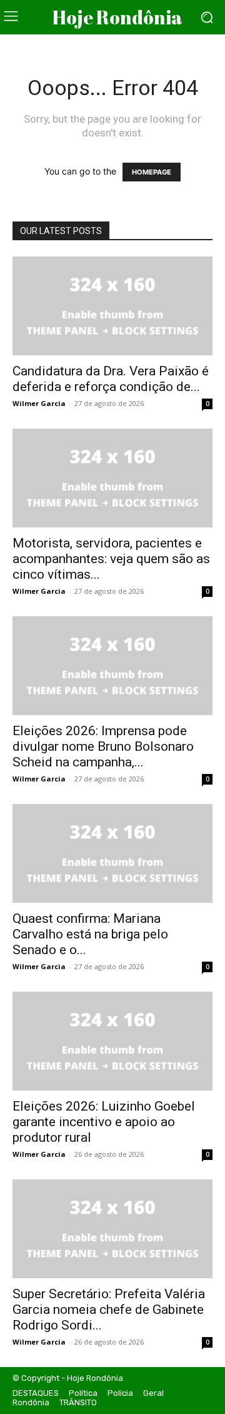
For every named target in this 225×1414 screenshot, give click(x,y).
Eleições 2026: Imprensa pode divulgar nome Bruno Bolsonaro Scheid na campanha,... (103, 746)
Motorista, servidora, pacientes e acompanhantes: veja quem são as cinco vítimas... (111, 559)
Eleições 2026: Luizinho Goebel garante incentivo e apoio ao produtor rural (103, 1122)
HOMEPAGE (151, 172)
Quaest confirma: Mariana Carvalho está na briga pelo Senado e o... (90, 934)
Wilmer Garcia (39, 403)
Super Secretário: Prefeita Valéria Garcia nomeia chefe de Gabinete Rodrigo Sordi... (108, 1309)
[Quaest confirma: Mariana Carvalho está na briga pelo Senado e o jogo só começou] (112, 853)
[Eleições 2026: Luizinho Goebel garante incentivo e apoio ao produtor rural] (112, 1041)
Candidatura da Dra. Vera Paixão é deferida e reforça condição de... (110, 379)
